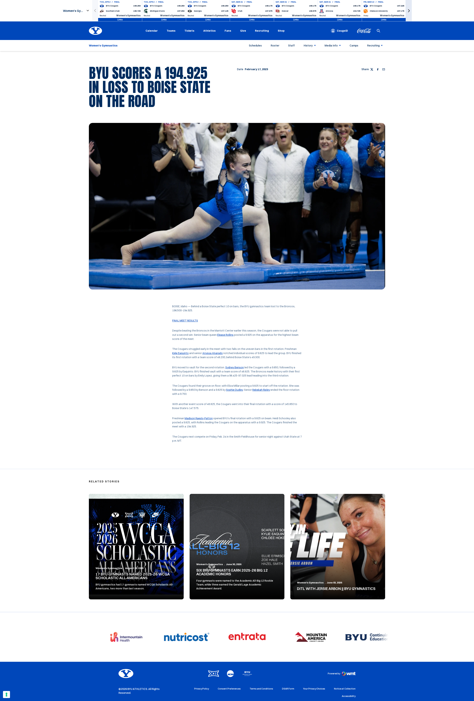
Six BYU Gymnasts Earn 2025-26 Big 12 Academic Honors (232, 572)
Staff (291, 45)
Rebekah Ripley (261, 390)
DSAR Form (288, 688)
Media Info (331, 45)
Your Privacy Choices (314, 688)
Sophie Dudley (234, 390)
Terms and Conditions (261, 688)
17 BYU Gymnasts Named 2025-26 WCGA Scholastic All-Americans (133, 576)
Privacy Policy (201, 688)
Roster (275, 45)
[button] (409, 10)
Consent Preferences (229, 688)
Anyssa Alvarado (212, 353)
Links (120, 19)
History (308, 45)
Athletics (209, 30)
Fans (228, 30)
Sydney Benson (234, 367)
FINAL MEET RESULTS (185, 320)
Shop (281, 30)
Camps (354, 45)
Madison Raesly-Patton (199, 418)
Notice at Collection (345, 688)
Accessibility (349, 696)
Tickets (189, 30)
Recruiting (262, 30)
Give (243, 30)
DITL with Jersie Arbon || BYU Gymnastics (336, 588)
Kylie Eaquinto (180, 353)
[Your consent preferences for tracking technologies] (6, 694)
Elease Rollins (225, 335)
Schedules (255, 45)
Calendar (152, 30)
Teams (171, 30)
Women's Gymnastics (109, 568)
